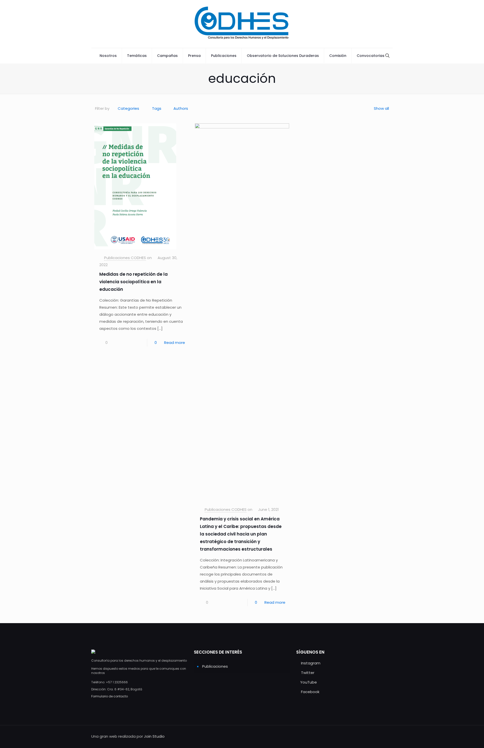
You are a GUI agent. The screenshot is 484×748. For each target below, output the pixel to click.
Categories (128, 108)
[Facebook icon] (375, 736)
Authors (180, 108)
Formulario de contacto (109, 696)
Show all (381, 108)
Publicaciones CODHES (125, 257)
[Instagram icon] (359, 736)
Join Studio (154, 736)
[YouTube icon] (370, 736)
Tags (156, 108)
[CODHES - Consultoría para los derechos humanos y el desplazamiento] (242, 24)
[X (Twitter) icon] (365, 736)
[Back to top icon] (387, 736)
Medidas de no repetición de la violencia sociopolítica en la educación (133, 281)
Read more (174, 342)
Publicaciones (215, 666)
